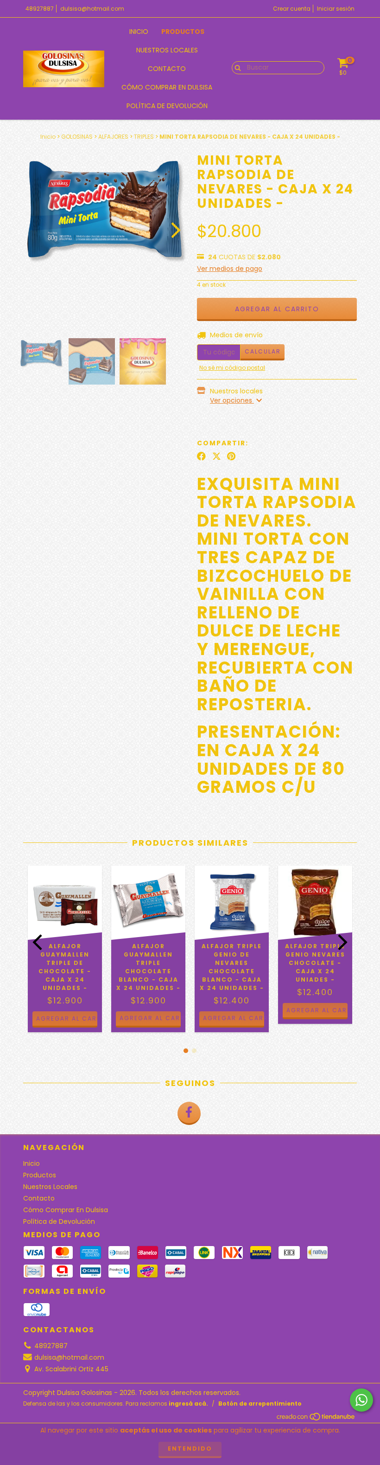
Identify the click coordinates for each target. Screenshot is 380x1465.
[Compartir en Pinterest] (231, 456)
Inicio (138, 31)
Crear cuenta (291, 9)
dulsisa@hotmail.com (92, 9)
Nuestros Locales (167, 50)
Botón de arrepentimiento (260, 1403)
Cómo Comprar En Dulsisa (166, 87)
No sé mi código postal (232, 368)
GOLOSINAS (77, 137)
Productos (182, 31)
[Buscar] (236, 67)
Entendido (190, 1448)
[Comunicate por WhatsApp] (361, 1400)
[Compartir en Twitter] (216, 456)
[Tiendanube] (316, 1419)
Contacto (167, 68)
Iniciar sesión (336, 9)
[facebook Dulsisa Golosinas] (189, 1113)
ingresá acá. (188, 1403)
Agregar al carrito (150, 1018)
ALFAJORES (113, 137)
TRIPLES (144, 137)
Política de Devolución (167, 105)
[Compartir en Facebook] (201, 456)
